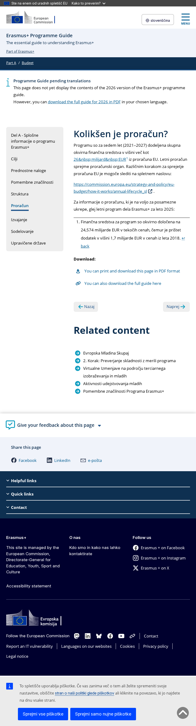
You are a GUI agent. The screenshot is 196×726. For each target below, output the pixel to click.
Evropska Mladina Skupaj (106, 353)
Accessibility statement (28, 586)
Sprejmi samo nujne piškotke (103, 713)
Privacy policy (155, 646)
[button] (24, 460)
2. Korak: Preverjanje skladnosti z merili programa (129, 360)
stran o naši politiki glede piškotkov (84, 693)
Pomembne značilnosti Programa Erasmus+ (123, 391)
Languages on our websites (86, 646)
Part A (11, 62)
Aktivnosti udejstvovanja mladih (112, 383)
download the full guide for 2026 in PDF (84, 101)
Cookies (127, 646)
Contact (151, 636)
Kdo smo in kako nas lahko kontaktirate (94, 550)
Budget (27, 62)
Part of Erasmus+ (20, 51)
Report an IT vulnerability (29, 646)
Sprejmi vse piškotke (43, 713)
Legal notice (17, 656)
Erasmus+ (16, 537)
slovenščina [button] (160, 20)
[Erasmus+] (33, 17)
